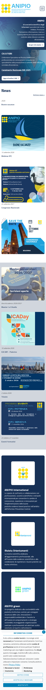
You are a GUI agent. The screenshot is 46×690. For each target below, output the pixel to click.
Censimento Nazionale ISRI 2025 (16, 70)
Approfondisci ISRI (10, 78)
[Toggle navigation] (42, 8)
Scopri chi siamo (35, 45)
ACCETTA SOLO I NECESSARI (23, 680)
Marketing (28, 671)
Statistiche (9, 671)
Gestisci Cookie (23, 675)
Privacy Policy (14, 664)
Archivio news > (39, 95)
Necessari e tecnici (12, 668)
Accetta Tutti (23, 685)
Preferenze (28, 668)
